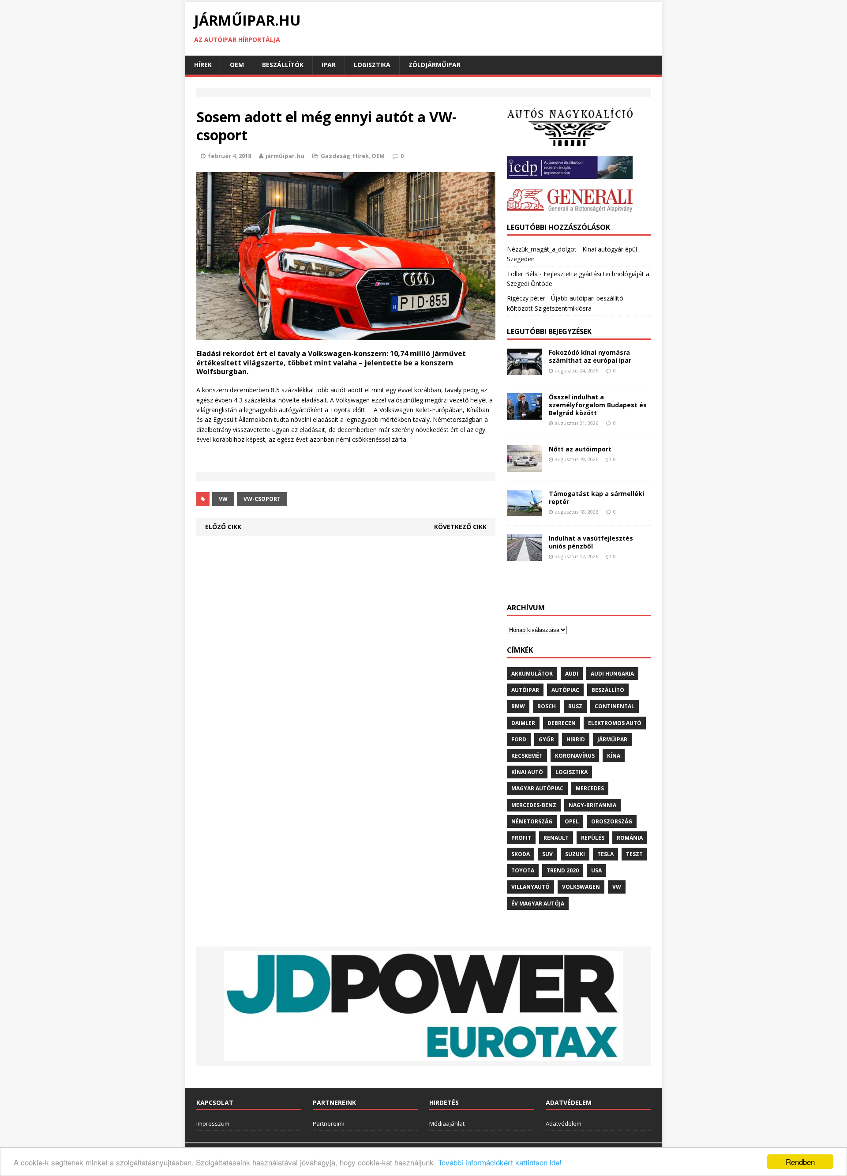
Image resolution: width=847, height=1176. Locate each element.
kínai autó (527, 772)
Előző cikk (223, 526)
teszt (634, 854)
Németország (531, 821)
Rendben (800, 1161)
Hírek (203, 64)
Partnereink (329, 1123)
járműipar (612, 739)
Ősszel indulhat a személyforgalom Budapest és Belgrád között (598, 405)
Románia (630, 838)
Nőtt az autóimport (580, 449)
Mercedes (590, 788)
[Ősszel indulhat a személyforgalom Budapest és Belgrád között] (524, 414)
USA (596, 870)
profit (521, 838)
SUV (547, 854)
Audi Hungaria (612, 673)
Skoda (520, 854)
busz (575, 706)
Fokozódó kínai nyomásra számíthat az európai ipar (590, 356)
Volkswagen (581, 886)
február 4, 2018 (229, 156)
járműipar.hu (285, 156)
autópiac (565, 690)
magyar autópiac (537, 788)
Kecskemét (527, 755)
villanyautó (530, 886)
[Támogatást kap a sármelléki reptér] (524, 511)
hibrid (575, 739)
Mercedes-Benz (533, 805)
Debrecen (561, 723)
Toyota (522, 870)
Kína (613, 755)
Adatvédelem (563, 1123)
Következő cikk (460, 526)
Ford (518, 739)
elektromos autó (614, 723)
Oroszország (611, 821)
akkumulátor (532, 673)
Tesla (605, 854)
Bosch (546, 706)
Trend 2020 (563, 870)
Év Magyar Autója (537, 903)
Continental (614, 706)
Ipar (329, 64)
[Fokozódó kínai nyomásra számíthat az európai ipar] (524, 370)
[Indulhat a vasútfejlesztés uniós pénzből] (524, 556)
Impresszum (212, 1123)
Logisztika (372, 64)
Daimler (523, 723)
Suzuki (575, 854)
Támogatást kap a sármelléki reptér (596, 497)
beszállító (608, 690)
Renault (556, 838)
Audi (571, 673)
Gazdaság (335, 156)
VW (223, 499)
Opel (572, 821)
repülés (592, 838)
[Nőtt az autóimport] (524, 466)
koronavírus (575, 755)
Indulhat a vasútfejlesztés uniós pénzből (591, 542)
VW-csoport (262, 499)
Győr (546, 739)
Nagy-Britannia (592, 805)
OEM (237, 64)
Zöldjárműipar (435, 64)
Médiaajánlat (447, 1123)
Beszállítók (283, 64)
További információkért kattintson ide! (500, 1162)
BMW (518, 706)
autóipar (525, 690)
